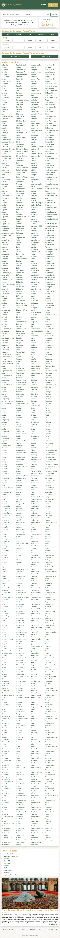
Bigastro (4, 567)
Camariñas (5, 714)
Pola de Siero (35, 562)
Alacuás (4, 105)
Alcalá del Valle (7, 156)
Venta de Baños (51, 632)
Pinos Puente (35, 546)
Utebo (47, 546)
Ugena (47, 534)
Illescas (18, 548)
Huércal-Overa (21, 522)
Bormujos (5, 606)
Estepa (18, 343)
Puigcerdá (34, 632)
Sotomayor (49, 345)
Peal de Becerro (36, 499)
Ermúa (18, 326)
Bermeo (4, 555)
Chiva (18, 130)
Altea (3, 305)
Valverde (48, 597)
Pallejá (33, 466)
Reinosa (34, 660)
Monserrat (34, 233)
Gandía (19, 399)
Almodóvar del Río (8, 284)
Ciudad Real (20, 154)
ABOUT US (22, 929)
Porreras (34, 578)
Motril (32, 296)
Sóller (47, 331)
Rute (32, 716)
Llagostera (20, 756)
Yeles (47, 816)
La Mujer (19, 646)
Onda (33, 413)
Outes (33, 441)
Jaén (18, 567)
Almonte (4, 287)
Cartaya (4, 809)
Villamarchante (50, 711)
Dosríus (19, 261)
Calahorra (5, 676)
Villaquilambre (50, 774)
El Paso (19, 294)
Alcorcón (5, 184)
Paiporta (34, 448)
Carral (4, 800)
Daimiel (18, 242)
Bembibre (5, 504)
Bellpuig (4, 501)
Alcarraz (4, 168)
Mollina (33, 212)
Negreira (34, 347)
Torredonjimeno (50, 462)
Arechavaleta (6, 354)
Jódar (18, 585)
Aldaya (4, 193)
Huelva (18, 515)
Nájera (33, 319)
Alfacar (4, 203)
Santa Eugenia (50, 212)
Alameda (5, 109)
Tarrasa (48, 394)
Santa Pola (49, 254)
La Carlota (20, 606)
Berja (3, 553)
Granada (19, 438)
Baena (4, 455)
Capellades (6, 779)
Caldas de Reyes (8, 695)
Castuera (19, 76)
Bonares (5, 602)
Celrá (18, 97)
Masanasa (34, 126)
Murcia (33, 310)
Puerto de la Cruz (37, 618)
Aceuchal (5, 83)
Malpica (33, 74)
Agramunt (5, 93)
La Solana (20, 688)
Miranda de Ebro (37, 189)
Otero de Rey (35, 436)
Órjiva (33, 429)
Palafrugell (34, 455)
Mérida (33, 170)
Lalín (18, 700)
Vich (46, 644)
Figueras (19, 357)
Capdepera (6, 777)
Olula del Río (35, 406)
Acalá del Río (6, 81)
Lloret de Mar (21, 770)
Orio (32, 427)
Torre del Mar (50, 452)
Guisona (19, 485)
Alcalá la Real (6, 158)
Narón (33, 324)
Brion (3, 620)
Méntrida (34, 168)
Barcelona (5, 478)
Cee (17, 90)
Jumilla (18, 588)
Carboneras (6, 788)
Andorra (4, 319)
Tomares (48, 431)
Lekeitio (19, 739)
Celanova (19, 95)
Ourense (34, 438)
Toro (46, 448)
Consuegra (20, 191)
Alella (3, 200)
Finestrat (19, 359)
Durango (19, 263)
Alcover (4, 186)
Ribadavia (34, 672)
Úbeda (47, 529)
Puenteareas (35, 613)
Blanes (4, 578)
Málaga (33, 67)
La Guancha (20, 623)
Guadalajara (20, 450)
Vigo (47, 653)
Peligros (33, 511)
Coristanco (20, 205)
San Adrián (35, 751)
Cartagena (5, 805)
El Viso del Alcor (22, 310)
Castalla (4, 826)
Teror (47, 408)
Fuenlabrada (20, 371)
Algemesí (5, 217)
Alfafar (4, 205)
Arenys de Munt (7, 364)
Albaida (4, 121)
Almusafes (5, 294)
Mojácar (33, 200)
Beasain (4, 490)
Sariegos (48, 287)
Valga (47, 581)
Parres (33, 492)
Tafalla (47, 364)
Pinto (32, 550)
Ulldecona (48, 536)
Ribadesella (35, 676)
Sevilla (47, 312)
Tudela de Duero (51, 522)
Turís (47, 527)
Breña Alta (5, 613)
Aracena (5, 333)
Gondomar (20, 431)
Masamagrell (35, 123)
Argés (4, 382)
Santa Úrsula (50, 256)
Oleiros (33, 382)
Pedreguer (34, 501)
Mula (32, 305)
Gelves (18, 410)
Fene (18, 350)
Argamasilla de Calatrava (12, 875)
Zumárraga (49, 840)
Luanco (19, 821)
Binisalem (5, 574)
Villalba (47, 707)
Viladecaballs (50, 658)
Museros (34, 315)
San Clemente (36, 795)
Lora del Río (20, 784)
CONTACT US (52, 929)
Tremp (47, 513)
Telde (47, 406)
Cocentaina (20, 161)
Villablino (48, 681)
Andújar (4, 324)
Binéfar (4, 571)
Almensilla (5, 275)
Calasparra (5, 681)
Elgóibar (19, 317)
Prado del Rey (36, 592)
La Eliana (19, 616)
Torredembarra (50, 459)
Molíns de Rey (36, 205)
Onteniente (35, 422)
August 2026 (15, 56)
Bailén (4, 459)
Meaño (33, 142)
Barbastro (5, 471)
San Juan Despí (51, 83)
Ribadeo (34, 674)
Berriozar (5, 557)
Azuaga (4, 443)
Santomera (49, 280)
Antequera (5, 331)
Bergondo (5, 550)
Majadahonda (36, 65)
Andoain (5, 317)
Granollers (19, 445)
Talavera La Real (51, 371)
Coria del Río (20, 203)
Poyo (32, 585)
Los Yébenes (21, 819)
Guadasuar (20, 459)
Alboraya (5, 133)
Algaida (4, 210)
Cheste (18, 119)
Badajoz (4, 450)
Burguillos (5, 644)
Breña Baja (6, 616)
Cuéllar (18, 221)
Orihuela (34, 424)
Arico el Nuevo (7, 385)
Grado (18, 436)
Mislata (33, 191)
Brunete (4, 625)
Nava (32, 326)
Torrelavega (49, 473)
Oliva (32, 392)
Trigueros (48, 515)
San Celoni (35, 788)
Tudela (47, 520)
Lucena (19, 823)
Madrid (18, 833)
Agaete (4, 90)
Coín (18, 163)
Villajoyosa (49, 704)
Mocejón (34, 196)
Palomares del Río (37, 473)
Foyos (18, 361)
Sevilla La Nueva (51, 315)
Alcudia (4, 191)
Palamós (34, 457)
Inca (17, 550)
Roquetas (34, 704)
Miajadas (34, 172)
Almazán (5, 266)
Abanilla (4, 72)
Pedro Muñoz (35, 508)
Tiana (47, 417)
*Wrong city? (29, 20)
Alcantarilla (5, 165)
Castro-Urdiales (21, 74)
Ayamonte (5, 431)
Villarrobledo (49, 788)
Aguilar (4, 95)
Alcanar (4, 161)
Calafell (4, 674)
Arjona (4, 387)
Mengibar (34, 165)
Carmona (5, 798)
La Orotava (20, 653)
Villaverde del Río (51, 795)
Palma (33, 469)
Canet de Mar (6, 760)
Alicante (4, 247)
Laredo (18, 704)
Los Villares (20, 816)
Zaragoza (48, 828)
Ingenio (19, 555)
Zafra (47, 823)
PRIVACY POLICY (36, 929)
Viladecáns (49, 660)
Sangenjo (48, 163)
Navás (33, 338)
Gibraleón (19, 417)
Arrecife (4, 396)
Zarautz (48, 833)
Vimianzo (48, 807)
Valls (47, 590)
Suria (47, 352)
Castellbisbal (6, 828)
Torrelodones (50, 480)
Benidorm (5, 534)
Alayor (4, 114)
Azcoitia (4, 436)
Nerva (33, 352)
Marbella (34, 100)
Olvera (33, 408)
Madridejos (20, 835)
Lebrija (18, 732)
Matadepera (35, 135)
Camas (4, 721)
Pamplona (34, 480)
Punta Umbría (36, 639)
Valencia (48, 564)
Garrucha (19, 401)
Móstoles (34, 287)
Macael (18, 830)
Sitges (47, 326)
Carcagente (6, 791)
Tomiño (47, 436)
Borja (3, 604)
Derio (18, 249)
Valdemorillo (49, 555)
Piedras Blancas (36, 534)
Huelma (19, 513)
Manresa (34, 88)
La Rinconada (21, 681)
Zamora (48, 826)
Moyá (33, 298)
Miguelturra (35, 179)
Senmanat (49, 303)
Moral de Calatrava (10, 854)
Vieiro (47, 648)
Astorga (4, 422)
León (18, 742)
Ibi (17, 539)
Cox (17, 212)
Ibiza (18, 541)
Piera (32, 536)
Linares (18, 751)
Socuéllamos (49, 329)
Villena (47, 805)
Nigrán (33, 354)
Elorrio (18, 319)
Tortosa (48, 506)
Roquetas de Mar (37, 707)
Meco (33, 144)
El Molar (19, 291)
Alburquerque (6, 140)
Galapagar (20, 394)
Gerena (19, 413)
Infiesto (18, 553)
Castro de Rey (21, 69)
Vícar (47, 641)
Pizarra (33, 553)
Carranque (5, 802)
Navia (33, 340)
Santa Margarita (51, 224)
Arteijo (4, 408)
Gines (18, 422)
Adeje (4, 86)
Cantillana (5, 774)
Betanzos (5, 562)
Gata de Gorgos (22, 403)
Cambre (4, 725)
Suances (48, 347)
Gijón (18, 420)
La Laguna (20, 630)
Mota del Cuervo (36, 289)
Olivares (33, 399)
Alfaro (4, 207)
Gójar (18, 429)
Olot (32, 403)
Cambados (5, 723)
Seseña (48, 308)
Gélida (18, 408)
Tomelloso (48, 434)
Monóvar (34, 231)
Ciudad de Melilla (22, 151)
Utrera (47, 550)
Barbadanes (6, 469)
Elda (17, 315)
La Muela (19, 644)
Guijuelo (19, 480)
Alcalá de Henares (8, 149)
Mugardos (34, 303)
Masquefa (34, 128)
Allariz (4, 252)
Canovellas (5, 770)
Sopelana (48, 340)
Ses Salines (49, 305)
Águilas (4, 102)
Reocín (33, 662)
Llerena (19, 765)
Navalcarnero (35, 329)
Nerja (32, 350)
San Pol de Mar (50, 121)
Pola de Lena (35, 560)
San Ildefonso (36, 842)
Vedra (47, 609)
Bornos (4, 609)
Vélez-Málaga (50, 623)
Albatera (5, 126)
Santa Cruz (49, 200)
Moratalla (34, 280)
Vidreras (48, 646)
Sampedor (34, 749)
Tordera (48, 441)
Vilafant (48, 662)
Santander (49, 259)
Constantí (19, 186)
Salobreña (34, 732)
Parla (32, 490)
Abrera (4, 79)
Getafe (18, 415)
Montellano (35, 242)
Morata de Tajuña (37, 277)
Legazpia (19, 737)
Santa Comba (50, 193)
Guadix (18, 462)
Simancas (48, 324)
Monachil (34, 214)
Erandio (19, 324)
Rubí (32, 714)
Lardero (19, 702)
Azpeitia (4, 441)
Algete (4, 219)
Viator (47, 639)
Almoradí (5, 289)
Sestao (47, 310)
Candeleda (5, 753)
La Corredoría (21, 613)
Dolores (19, 252)
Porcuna (34, 576)
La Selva (19, 686)
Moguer (33, 198)
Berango (5, 546)
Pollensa (34, 567)
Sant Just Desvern (51, 177)
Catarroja (19, 79)
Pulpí (32, 637)
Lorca (18, 786)
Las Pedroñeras (22, 718)
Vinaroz (48, 809)
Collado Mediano (22, 168)
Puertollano (35, 630)
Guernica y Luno (22, 476)
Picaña (33, 529)
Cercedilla (19, 105)
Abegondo (5, 76)
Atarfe (4, 424)
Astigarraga (6, 420)
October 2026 (45, 56)
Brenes (4, 618)
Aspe (3, 417)
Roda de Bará (36, 695)
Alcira (3, 177)
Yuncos (48, 821)
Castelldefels (6, 830)
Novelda (34, 361)
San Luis (48, 95)
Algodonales (6, 224)
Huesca (19, 525)
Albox (4, 135)
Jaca (18, 564)
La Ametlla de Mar (22, 597)
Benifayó (5, 539)
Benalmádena (7, 513)
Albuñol (4, 137)
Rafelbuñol (34, 653)
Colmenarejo (20, 179)
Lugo (18, 826)
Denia (18, 247)
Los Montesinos (21, 805)
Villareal (48, 777)
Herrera (18, 501)
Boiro (3, 585)
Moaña (33, 193)
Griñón (18, 448)
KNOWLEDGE (8, 929)
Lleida (18, 763)
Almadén (5, 259)
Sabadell (34, 718)
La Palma (19, 655)
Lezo (18, 746)
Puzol (33, 641)
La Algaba (19, 590)
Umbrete (48, 539)
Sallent (33, 730)
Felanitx (19, 347)
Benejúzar (5, 522)
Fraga (18, 366)
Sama (33, 746)
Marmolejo (34, 112)
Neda (33, 345)
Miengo (33, 175)
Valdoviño (48, 562)
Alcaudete (5, 170)
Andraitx (4, 322)
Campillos (5, 732)
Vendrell (48, 630)
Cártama (5, 807)
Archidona (5, 347)
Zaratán (48, 830)
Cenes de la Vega (22, 100)
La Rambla (20, 679)
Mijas (32, 182)
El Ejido (19, 284)
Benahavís (5, 511)
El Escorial (20, 287)
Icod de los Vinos (22, 543)
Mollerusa (34, 207)
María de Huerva (37, 107)
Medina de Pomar (37, 147)
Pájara (33, 450)
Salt (32, 737)
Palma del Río (36, 471)
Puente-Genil (35, 611)
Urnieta (47, 541)
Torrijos (47, 497)
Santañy (48, 261)
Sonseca (48, 338)
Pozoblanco (35, 590)
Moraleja (34, 268)
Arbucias (5, 343)
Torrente (48, 485)
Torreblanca (49, 457)
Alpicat (4, 301)
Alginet (4, 221)
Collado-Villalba (21, 170)
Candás (4, 749)
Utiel (46, 548)
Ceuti (18, 112)
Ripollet (33, 688)
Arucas (4, 413)
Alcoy (3, 189)
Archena (5, 345)
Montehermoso (36, 240)
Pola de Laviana (36, 557)
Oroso (33, 431)
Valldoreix (48, 585)
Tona (47, 438)
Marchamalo (35, 102)
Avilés (4, 429)
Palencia (34, 464)
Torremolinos (49, 483)
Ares (3, 366)
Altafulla (4, 303)
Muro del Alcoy (36, 312)
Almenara (5, 270)
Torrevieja (48, 494)
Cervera (19, 109)
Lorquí (18, 788)
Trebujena (49, 511)
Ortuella (33, 434)
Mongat (33, 228)
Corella (18, 200)
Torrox (47, 504)
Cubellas (19, 219)
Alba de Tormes (7, 116)
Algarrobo (5, 212)
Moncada (34, 217)
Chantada (19, 114)
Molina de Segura (37, 203)
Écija (18, 268)
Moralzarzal (35, 275)
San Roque (49, 123)
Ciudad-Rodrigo (21, 156)
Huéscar (19, 527)
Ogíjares (34, 380)
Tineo (47, 420)
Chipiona (19, 128)
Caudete (19, 83)
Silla (46, 317)
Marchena (34, 105)
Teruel (47, 410)
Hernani (19, 499)
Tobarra (48, 422)
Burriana (5, 648)
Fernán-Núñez (21, 352)
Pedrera (33, 504)
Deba (18, 245)
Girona (18, 424)
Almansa (5, 263)
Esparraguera (21, 329)
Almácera (5, 256)
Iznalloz (19, 562)
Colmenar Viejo (21, 177)
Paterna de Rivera (37, 497)
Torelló (47, 445)
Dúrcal (18, 266)
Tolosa (47, 429)
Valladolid (48, 583)
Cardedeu (5, 793)
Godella (19, 427)
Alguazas (5, 226)
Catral (18, 81)
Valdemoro (49, 557)
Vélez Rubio (49, 620)
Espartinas (20, 331)
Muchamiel (34, 301)
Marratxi (33, 116)
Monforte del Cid (36, 226)
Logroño (19, 779)
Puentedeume (36, 616)
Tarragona (49, 392)
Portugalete (35, 581)
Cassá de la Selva (8, 823)
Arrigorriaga (6, 399)
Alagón (4, 107)
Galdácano (20, 396)
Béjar (3, 499)
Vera (47, 634)
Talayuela (48, 373)
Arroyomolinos (7, 403)
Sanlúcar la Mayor (51, 170)
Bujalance (5, 630)
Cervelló (19, 107)
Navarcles (34, 336)
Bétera (4, 564)
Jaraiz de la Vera (22, 569)
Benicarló (5, 529)
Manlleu (33, 86)
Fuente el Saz (21, 380)
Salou (33, 735)
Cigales (18, 142)
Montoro (34, 256)
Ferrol (18, 354)
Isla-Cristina (20, 560)
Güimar (18, 492)
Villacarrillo (49, 688)
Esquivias (19, 340)
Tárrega (48, 396)
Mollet (33, 210)
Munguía (34, 308)
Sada (33, 723)
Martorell (34, 119)
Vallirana (48, 588)
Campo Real (6, 739)
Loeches (19, 777)
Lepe (18, 744)
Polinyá (33, 564)
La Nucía (19, 648)
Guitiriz (18, 487)
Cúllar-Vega (20, 231)
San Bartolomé (36, 781)
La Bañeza (20, 599)
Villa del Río (49, 679)
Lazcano (19, 730)
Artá (3, 406)
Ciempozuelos (21, 137)
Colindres (19, 165)
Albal (3, 123)
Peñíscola (34, 525)
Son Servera (49, 336)
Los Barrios (20, 793)
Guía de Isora (21, 478)
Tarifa (47, 389)
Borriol (4, 611)
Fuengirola (20, 368)
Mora (32, 261)
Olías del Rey (35, 389)
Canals (4, 746)
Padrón (33, 445)
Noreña (33, 359)
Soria (47, 343)
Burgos (4, 641)
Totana (47, 508)
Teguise (48, 403)
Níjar (32, 357)
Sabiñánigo (35, 721)
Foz (17, 364)
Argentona (5, 380)
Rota (32, 711)
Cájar (3, 672)
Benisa (4, 543)
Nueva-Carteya (36, 366)
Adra (3, 88)
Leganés (19, 735)
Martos (33, 121)
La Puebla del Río (22, 676)
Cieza (18, 140)
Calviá (4, 711)
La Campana (20, 602)
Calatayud (5, 683)
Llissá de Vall (20, 767)
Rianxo (33, 669)
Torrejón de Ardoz (51, 464)
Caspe (4, 821)
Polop (33, 569)
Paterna (33, 494)
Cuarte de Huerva (22, 217)
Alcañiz (4, 163)
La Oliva (19, 651)
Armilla (4, 389)
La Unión (19, 690)
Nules (33, 371)
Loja (17, 781)
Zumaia (48, 837)
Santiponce (49, 273)
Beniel (4, 536)
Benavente (5, 520)
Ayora (4, 434)
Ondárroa (34, 417)
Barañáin (5, 466)
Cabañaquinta (7, 651)
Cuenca (19, 224)
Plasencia (34, 555)
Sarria (47, 289)
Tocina (47, 424)
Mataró (33, 137)
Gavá (18, 406)
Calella (4, 697)
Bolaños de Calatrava (11, 856)
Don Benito (20, 254)
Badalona (5, 452)
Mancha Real (35, 79)
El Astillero (19, 280)
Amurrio (4, 315)
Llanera (19, 758)
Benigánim (5, 541)
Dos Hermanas (21, 259)
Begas (4, 497)
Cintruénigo (20, 144)
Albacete (5, 119)
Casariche (5, 814)
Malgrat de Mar (36, 72)
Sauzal (47, 294)
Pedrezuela (35, 506)
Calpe (4, 709)
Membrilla (34, 163)
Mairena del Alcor (22, 840)
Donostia (19, 256)
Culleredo (19, 233)
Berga (4, 548)
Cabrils (4, 665)
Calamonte (5, 679)
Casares (4, 812)
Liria (17, 753)
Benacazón (6, 506)
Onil (32, 420)
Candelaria (5, 751)
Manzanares (35, 90)
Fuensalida (20, 373)
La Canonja (20, 604)
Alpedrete (5, 298)
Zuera (47, 835)
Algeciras (5, 214)
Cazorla (19, 86)
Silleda (47, 319)
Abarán (4, 74)
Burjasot (4, 646)
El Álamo (19, 275)
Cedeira (19, 88)
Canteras (5, 772)
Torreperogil (49, 487)
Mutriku (33, 317)
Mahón (18, 837)
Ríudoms (34, 690)
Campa (4, 730)
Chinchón (19, 126)
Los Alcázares (21, 791)
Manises (34, 83)
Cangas (4, 763)
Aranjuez (5, 340)
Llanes (18, 760)
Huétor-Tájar (20, 532)
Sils (46, 322)
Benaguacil (6, 508)
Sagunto (34, 725)
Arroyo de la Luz (7, 401)
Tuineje (48, 525)
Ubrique (48, 532)
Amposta (5, 312)
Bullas (4, 632)
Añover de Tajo (7, 329)
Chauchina (20, 116)
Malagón (34, 69)
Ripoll (33, 686)
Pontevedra (35, 574)
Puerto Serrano (36, 627)
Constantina (20, 189)
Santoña (48, 282)
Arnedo (4, 392)
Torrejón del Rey (51, 471)
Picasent (34, 532)
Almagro (4, 261)
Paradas (34, 487)
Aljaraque (5, 249)
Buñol (4, 634)
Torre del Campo (51, 450)
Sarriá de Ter (49, 291)
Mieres (33, 177)
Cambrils (5, 728)
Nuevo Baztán (36, 368)
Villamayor (49, 716)
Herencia (19, 497)
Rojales (33, 700)
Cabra (4, 662)
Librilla (18, 749)
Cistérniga (19, 147)
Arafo (3, 336)
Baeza (4, 457)
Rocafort (34, 693)
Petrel (33, 527)
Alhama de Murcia (8, 233)
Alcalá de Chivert (8, 142)
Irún (17, 557)
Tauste (47, 399)
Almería (4, 277)
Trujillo (47, 518)
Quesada (34, 644)
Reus (32, 667)
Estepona (19, 345)
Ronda (33, 702)
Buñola (4, 637)
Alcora (4, 182)
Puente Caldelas (37, 609)
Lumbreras (20, 828)
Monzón (33, 259)
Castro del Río (21, 72)
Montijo (33, 245)
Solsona (48, 333)
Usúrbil (47, 543)
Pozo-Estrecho (36, 588)
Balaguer (5, 462)
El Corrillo (19, 282)
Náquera (34, 322)
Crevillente (20, 214)
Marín (33, 109)
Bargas (4, 480)
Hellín (18, 494)
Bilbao (4, 569)
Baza (3, 485)
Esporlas (19, 338)
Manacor (34, 76)
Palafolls (34, 452)
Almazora (5, 268)
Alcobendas (6, 179)
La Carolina (20, 609)
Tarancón (48, 378)
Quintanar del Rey (37, 651)
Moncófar (34, 219)
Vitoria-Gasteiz (50, 812)
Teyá (47, 415)
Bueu (3, 627)
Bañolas (4, 464)
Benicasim (5, 532)
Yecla (47, 814)
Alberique (5, 128)
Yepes (47, 819)
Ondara (33, 415)
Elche (18, 312)
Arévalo (4, 368)
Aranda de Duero (8, 338)
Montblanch (35, 235)
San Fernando (36, 826)
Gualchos (19, 464)
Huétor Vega (20, 529)
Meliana (33, 161)
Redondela (35, 655)
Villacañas (49, 686)
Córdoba (19, 198)
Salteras (34, 739)
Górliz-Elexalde (21, 434)
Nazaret (33, 343)
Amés (4, 308)
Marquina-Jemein (37, 114)
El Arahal (19, 277)
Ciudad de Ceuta (22, 149)
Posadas (34, 583)
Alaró (3, 112)
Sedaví (47, 296)
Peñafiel (34, 513)
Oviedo (33, 443)
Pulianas (34, 634)
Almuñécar (5, 291)
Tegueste (48, 401)
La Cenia (19, 611)
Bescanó (5, 560)
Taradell (48, 375)
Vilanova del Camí (51, 669)
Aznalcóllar (5, 438)
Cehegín (19, 93)
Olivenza (34, 401)
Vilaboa (48, 655)
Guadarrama (20, 457)
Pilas (32, 543)
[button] (53, 4)
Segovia (48, 301)
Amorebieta (6, 310)
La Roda (19, 683)
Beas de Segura (7, 487)
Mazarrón (34, 140)
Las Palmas (20, 716)
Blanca (4, 576)
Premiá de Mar (36, 597)
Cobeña (19, 158)
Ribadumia (34, 679)
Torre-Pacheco (50, 455)
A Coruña (5, 65)
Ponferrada (35, 571)
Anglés (4, 326)
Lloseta (18, 772)
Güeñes (19, 490)
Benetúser (5, 525)
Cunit (18, 235)
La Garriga (20, 620)
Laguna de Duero (22, 697)
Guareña (19, 473)
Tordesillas (49, 443)
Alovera (4, 296)
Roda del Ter (35, 697)
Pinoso (33, 548)
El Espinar (19, 289)
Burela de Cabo (7, 639)
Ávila (3, 427)
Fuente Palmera (22, 382)
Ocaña (33, 378)
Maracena (34, 97)
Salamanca (35, 728)
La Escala (19, 618)
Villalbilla (48, 709)
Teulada (48, 413)
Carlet (4, 795)
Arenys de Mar (7, 361)
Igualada (19, 546)
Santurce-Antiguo (51, 284)
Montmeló (34, 249)
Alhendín (5, 245)
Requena (34, 665)
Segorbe (48, 298)
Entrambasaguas (22, 322)
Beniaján (5, 527)
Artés (3, 410)
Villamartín (49, 714)
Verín (47, 637)
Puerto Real (35, 625)
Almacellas (5, 254)
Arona (4, 394)
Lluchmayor (20, 774)
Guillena (19, 483)
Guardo (19, 471)
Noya (32, 364)
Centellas (19, 102)
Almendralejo (6, 273)
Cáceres (4, 667)
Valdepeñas (49, 560)
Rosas (33, 709)
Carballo (4, 786)
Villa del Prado (50, 676)
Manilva (33, 81)
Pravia (33, 595)
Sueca (47, 350)
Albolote (4, 130)
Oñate (33, 410)
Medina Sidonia (36, 154)
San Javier (34, 844)
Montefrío (34, 238)
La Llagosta (20, 637)
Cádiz (4, 669)
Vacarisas (48, 553)
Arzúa (4, 415)
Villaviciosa (49, 798)
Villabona (48, 683)
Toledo (47, 427)
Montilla (33, 247)
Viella (47, 651)
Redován (34, 658)
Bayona (4, 483)
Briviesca (5, 623)
